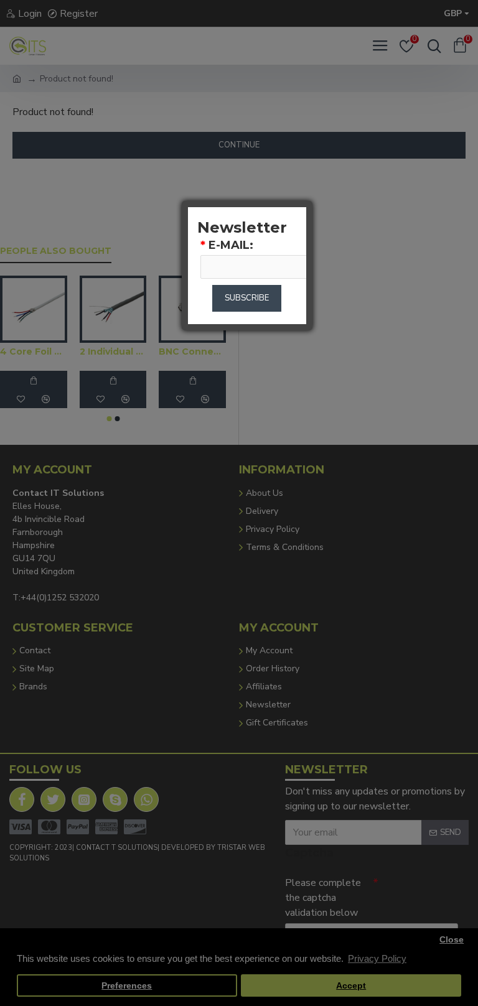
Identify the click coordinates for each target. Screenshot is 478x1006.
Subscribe (247, 298)
